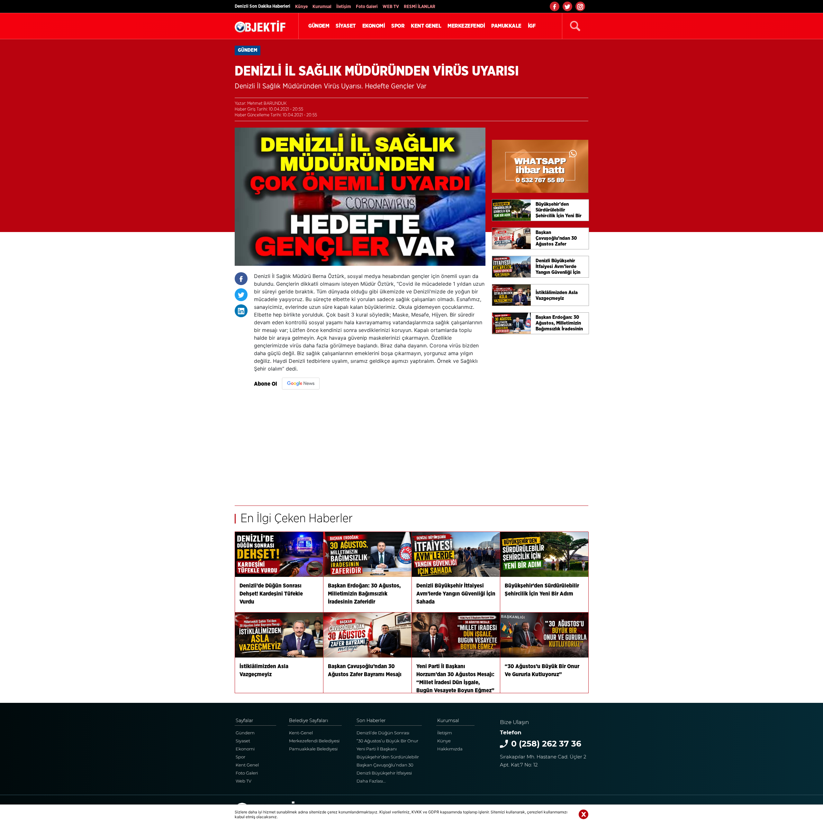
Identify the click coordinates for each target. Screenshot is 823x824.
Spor (240, 756)
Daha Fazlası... (371, 781)
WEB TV (391, 6)
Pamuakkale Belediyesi (313, 748)
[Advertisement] (369, 444)
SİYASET (346, 26)
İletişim (343, 6)
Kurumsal (321, 6)
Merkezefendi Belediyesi (314, 740)
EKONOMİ (373, 26)
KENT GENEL (426, 26)
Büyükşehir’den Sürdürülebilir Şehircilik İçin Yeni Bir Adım (388, 757)
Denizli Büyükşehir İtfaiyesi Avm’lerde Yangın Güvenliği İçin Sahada (385, 773)
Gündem (245, 732)
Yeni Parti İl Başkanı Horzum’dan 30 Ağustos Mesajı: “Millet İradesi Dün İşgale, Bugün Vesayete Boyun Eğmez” (389, 749)
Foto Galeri (367, 6)
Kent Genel (247, 764)
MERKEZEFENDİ (466, 26)
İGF (532, 26)
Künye (301, 6)
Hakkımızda (450, 748)
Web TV (243, 781)
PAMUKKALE (506, 26)
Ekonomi (245, 748)
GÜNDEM (318, 26)
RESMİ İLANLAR (419, 6)
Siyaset (243, 740)
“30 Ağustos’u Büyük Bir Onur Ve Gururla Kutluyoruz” (387, 741)
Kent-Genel (301, 732)
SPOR (397, 26)
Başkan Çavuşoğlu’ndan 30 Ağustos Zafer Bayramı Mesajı (387, 765)
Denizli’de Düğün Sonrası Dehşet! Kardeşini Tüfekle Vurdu (383, 733)
